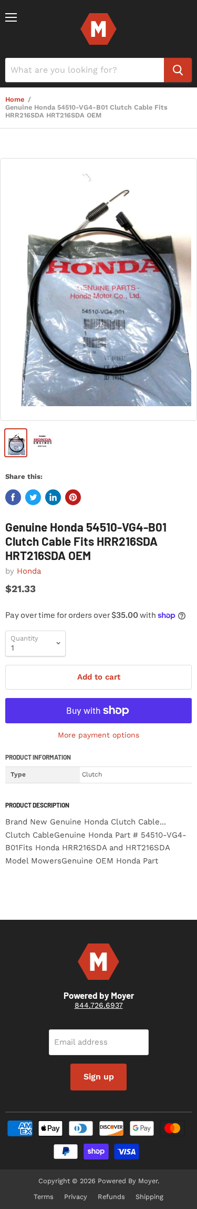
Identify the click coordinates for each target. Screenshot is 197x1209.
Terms (44, 1197)
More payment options (98, 735)
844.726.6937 (99, 1005)
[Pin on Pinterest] (73, 497)
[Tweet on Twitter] (33, 497)
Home (14, 99)
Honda (29, 571)
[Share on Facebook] (13, 497)
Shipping (149, 1197)
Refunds (111, 1197)
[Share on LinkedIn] (53, 497)
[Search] (178, 70)
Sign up (99, 1077)
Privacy (75, 1197)
